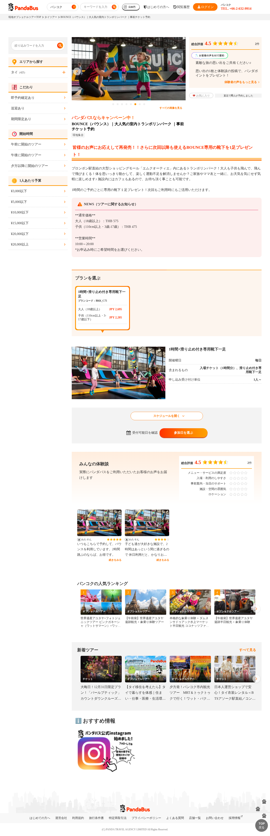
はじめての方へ (40, 818)
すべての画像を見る (170, 107)
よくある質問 (175, 818)
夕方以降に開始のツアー (29, 166)
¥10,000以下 (20, 212)
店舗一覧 (195, 818)
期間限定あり (21, 119)
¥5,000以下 (19, 202)
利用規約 (78, 818)
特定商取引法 (118, 818)
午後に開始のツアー (26, 155)
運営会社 (61, 818)
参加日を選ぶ (183, 432)
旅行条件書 (96, 818)
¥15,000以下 (20, 223)
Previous (77, 71)
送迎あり (17, 108)
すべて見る (247, 650)
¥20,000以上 (20, 244)
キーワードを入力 (95, 6)
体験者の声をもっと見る (240, 82)
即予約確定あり (23, 97)
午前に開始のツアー (26, 144)
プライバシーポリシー (146, 818)
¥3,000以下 (19, 191)
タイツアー (51, 17)
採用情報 (234, 818)
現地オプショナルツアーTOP (24, 17)
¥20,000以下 (20, 234)
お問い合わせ (215, 818)
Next (180, 71)
